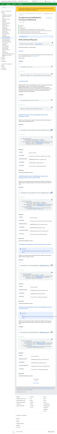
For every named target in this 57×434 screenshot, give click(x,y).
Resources (14, 3)
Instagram (32, 402)
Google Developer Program (21, 398)
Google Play (45, 409)
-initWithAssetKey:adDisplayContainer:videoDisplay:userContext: (35, 244)
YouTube (31, 407)
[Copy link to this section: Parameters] (24, 149)
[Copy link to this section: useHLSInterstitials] (29, 81)
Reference (8, 3)
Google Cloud (45, 407)
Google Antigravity (46, 405)
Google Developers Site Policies (46, 388)
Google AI (18, 425)
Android (44, 398)
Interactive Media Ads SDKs (9, 1)
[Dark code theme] (52, 42)
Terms (17, 431)
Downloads (20, 3)
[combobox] (37, 1)
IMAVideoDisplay (40, 142)
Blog (30, 398)
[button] (7, 12)
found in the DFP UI (35, 56)
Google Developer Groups (20, 400)
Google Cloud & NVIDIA (20, 405)
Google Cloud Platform (20, 423)
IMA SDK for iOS (22, 1)
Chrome (44, 400)
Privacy (21, 431)
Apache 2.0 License (31, 388)
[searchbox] (7, 7)
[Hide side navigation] (13, 432)
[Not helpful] (52, 13)
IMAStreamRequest (38, 44)
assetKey (21, 51)
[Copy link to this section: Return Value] (25, 170)
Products (23, 13)
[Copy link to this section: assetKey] (24, 51)
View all (44, 411)
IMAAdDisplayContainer (40, 141)
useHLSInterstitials (23, 81)
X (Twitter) (32, 405)
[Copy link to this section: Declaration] (24, 61)
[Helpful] (51, 13)
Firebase (44, 402)
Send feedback (49, 17)
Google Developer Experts (20, 402)
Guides (2, 3)
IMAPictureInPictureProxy (34, 207)
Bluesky (31, 400)
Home (19, 13)
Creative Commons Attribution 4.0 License (46, 387)
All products (18, 427)
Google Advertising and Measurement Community (27, 9)
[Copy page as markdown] (23, 22)
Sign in (54, 1)
